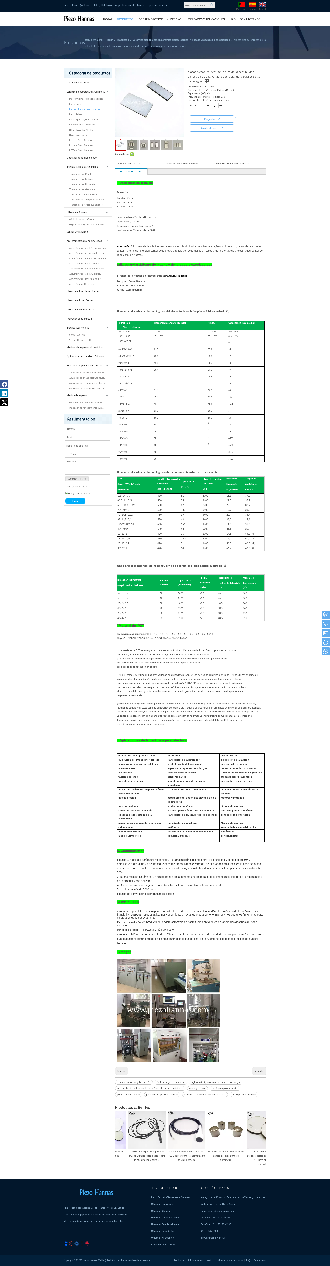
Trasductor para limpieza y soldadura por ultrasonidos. (90, 199)
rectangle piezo (197, 1088)
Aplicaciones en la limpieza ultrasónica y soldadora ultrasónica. (90, 382)
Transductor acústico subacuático (86, 204)
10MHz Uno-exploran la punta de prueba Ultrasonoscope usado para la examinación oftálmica (138, 1155)
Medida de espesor (77, 395)
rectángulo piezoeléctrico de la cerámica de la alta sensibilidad (150, 1088)
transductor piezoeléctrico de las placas (205, 1094)
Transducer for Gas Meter (82, 189)
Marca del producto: (176, 163)
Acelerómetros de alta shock (84, 263)
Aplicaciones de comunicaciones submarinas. (90, 388)
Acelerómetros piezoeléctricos (84, 240)
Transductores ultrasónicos (82, 166)
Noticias (211, 1260)
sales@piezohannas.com (221, 1210)
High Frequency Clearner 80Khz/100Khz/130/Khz (90, 224)
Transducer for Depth (80, 173)
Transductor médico (78, 327)
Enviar (75, 501)
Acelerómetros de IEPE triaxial (85, 273)
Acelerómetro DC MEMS (81, 284)
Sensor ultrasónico (77, 231)
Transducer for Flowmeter (82, 184)
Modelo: (122, 163)
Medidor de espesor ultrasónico (85, 347)
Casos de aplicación (78, 82)
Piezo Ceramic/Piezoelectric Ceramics (170, 1197)
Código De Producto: (224, 163)
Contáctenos (260, 1260)
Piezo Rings (75, 103)
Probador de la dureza (79, 318)
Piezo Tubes (75, 114)
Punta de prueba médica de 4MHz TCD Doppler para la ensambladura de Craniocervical (178, 1155)
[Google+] (71, 1243)
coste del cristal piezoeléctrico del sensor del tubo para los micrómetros (217, 1155)
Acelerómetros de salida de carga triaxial (90, 253)
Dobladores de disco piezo (82, 157)
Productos (179, 1260)
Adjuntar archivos (77, 478)
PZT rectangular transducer (171, 1082)
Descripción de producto (131, 171)
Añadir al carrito (210, 128)
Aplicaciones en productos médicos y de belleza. (90, 372)
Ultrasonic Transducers (163, 1204)
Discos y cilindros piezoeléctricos (86, 98)
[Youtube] (87, 1243)
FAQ (248, 1260)
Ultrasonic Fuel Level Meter (83, 291)
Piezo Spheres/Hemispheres (84, 119)
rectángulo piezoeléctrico (225, 1088)
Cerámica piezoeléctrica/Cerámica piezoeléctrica (89, 91)
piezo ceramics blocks (128, 1094)
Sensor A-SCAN (77, 334)
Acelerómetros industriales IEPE (85, 278)
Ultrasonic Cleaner (77, 212)
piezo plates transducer (244, 1094)
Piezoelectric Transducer (82, 124)
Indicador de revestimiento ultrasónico (89, 407)
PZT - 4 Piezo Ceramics (81, 140)
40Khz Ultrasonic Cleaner (82, 219)
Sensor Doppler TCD (80, 340)
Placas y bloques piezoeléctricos (86, 109)
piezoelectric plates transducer (162, 1094)
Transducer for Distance (81, 179)
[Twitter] (82, 1243)
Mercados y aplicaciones (230, 1260)
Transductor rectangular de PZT (134, 1082)
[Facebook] (66, 1243)
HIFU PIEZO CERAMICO (81, 129)
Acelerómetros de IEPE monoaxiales (88, 247)
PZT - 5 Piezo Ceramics (81, 145)
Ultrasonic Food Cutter (80, 300)
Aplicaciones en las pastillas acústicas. (88, 377)
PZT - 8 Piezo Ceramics (81, 150)
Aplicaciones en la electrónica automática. (89, 356)
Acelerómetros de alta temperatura (87, 258)
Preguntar (209, 119)
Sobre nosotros (196, 1260)
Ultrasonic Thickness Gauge (165, 1217)
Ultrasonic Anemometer (80, 309)
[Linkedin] (76, 1243)
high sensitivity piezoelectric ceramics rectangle (215, 1082)
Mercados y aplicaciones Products (86, 365)
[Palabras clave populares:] (212, 5)
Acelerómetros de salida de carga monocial (90, 268)
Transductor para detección (83, 194)
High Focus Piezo (78, 134)
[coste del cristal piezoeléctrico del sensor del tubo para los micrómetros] (217, 1130)
